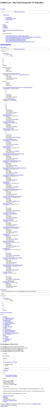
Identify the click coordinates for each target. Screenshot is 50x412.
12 (6, 108)
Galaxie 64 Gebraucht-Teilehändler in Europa (12, 196)
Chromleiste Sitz (6, 234)
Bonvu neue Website (7, 114)
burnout (6, 74)
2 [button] (3, 58)
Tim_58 (15, 179)
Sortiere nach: (15, 291)
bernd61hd (7, 88)
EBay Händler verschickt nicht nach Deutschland (13, 175)
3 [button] (3, 59)
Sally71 (15, 286)
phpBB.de (15, 405)
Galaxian (7, 176)
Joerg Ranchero (17, 137)
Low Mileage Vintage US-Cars (22, 35)
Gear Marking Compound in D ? (10, 212)
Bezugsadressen (6, 44)
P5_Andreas (7, 147)
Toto (6, 273)
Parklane (7, 162)
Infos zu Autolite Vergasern (11, 375)
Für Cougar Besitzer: (7, 272)
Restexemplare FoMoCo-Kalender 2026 (11, 73)
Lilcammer (7, 140)
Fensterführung (6, 182)
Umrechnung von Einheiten (11, 376)
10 (6, 106)
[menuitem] (9, 17)
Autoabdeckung (6, 248)
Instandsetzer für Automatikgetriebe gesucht (12, 160)
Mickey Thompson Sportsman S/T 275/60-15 (25, 41)
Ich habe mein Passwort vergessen (10, 362)
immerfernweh (17, 210)
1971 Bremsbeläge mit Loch (9, 121)
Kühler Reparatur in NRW (8, 128)
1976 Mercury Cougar (21, 40)
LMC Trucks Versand (7, 203)
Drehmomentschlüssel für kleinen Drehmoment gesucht (14, 167)
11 (6, 107)
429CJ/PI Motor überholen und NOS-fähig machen (13, 153)
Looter (15, 384)
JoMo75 (6, 122)
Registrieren (5, 370)
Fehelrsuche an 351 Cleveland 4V (23, 38)
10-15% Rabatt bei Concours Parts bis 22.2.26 (12, 189)
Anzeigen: (4, 291)
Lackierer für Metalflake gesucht (9, 139)
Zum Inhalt (3, 9)
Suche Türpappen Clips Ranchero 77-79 (11, 227)
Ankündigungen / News (24, 74)
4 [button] (3, 60)
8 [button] (3, 64)
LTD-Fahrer (7, 130)
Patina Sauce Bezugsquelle (8, 241)
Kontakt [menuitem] (4, 401)
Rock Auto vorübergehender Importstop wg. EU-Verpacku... (28, 37)
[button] (6, 53)
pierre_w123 (7, 197)
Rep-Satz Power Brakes (8, 220)
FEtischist (16, 158)
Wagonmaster (17, 279)
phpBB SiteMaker (4, 406)
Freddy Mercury (8, 266)
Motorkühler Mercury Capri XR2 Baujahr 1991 (13, 265)
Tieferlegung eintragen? (21, 39)
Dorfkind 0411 (8, 249)
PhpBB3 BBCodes (37, 403)
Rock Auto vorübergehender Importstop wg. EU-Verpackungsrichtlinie (17, 87)
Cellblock (7, 228)
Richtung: (29, 291)
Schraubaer (16, 269)
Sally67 (15, 112)
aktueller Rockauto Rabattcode (9, 99)
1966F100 (7, 204)
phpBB (7, 403)
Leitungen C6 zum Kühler (8, 281)
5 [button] (3, 61)
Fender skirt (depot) (7, 146)
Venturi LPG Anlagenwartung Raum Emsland (12, 257)
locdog (6, 259)
